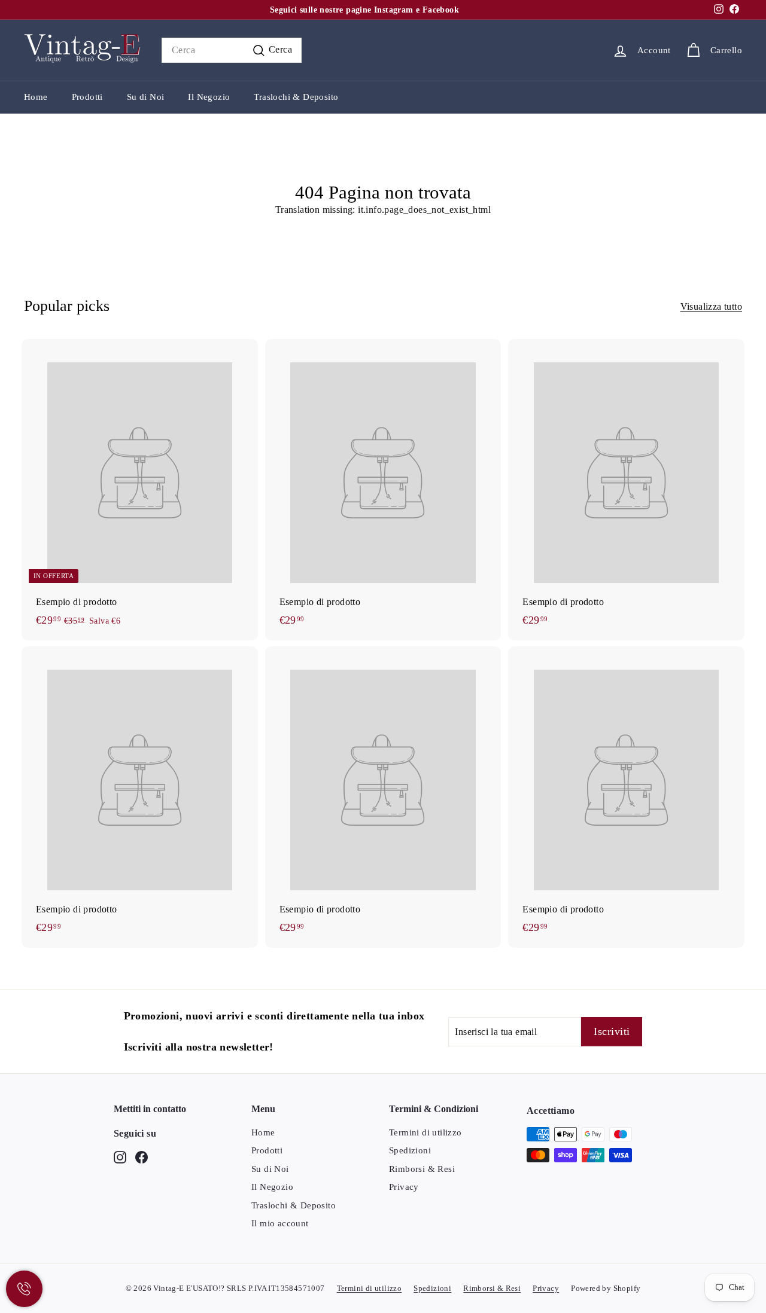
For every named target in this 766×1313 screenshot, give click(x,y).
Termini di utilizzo (425, 1132)
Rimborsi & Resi (422, 1169)
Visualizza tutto (711, 306)
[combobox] (232, 50)
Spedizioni (410, 1150)
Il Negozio (209, 97)
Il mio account (280, 1223)
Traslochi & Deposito (296, 97)
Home (36, 97)
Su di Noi (146, 97)
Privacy (404, 1187)
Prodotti (87, 97)
